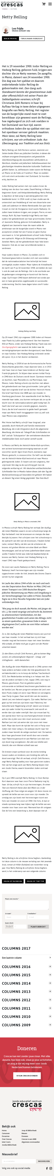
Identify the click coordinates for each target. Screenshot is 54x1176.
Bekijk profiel (10, 39)
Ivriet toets (6, 1142)
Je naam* (8, 913)
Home (4, 1130)
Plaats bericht (38, 927)
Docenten (5, 1136)
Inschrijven (44, 1161)
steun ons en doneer (27, 1076)
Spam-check (9, 923)
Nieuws (24, 1133)
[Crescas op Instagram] (50, 1168)
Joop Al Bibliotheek (29, 1130)
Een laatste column (12, 957)
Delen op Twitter (35, 881)
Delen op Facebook (13, 881)
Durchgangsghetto (10, 347)
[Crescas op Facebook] (47, 1168)
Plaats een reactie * (12, 899)
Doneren (25, 1136)
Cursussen (6, 1133)
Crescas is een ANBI (29, 1139)
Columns (5, 9)
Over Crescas (7, 1139)
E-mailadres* (32, 913)
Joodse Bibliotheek (9, 1145)
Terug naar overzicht (32, 39)
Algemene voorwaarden (31, 1142)
